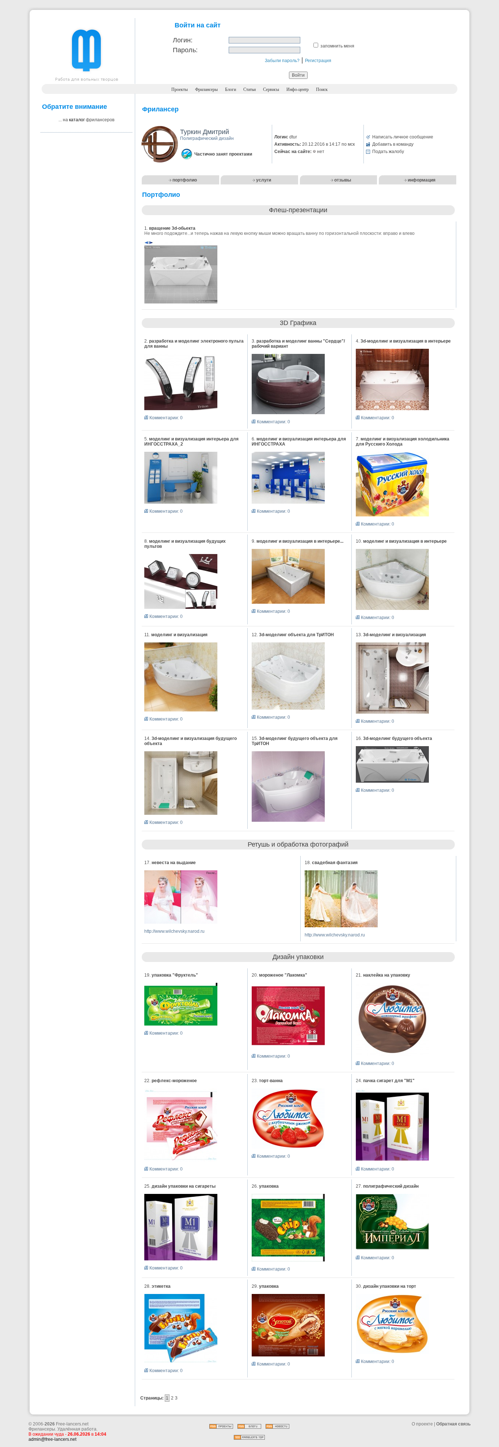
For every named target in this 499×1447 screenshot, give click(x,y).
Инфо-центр (297, 89)
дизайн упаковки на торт (389, 1286)
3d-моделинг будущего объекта (397, 738)
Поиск (322, 89)
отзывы (342, 180)
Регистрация (318, 60)
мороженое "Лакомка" (283, 975)
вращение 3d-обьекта (172, 228)
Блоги (230, 89)
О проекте (422, 1424)
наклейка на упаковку (386, 975)
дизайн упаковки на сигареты (184, 1186)
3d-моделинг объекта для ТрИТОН (296, 634)
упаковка (269, 1186)
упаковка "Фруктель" (175, 975)
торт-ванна (271, 1080)
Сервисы (271, 89)
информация (421, 180)
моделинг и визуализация (179, 634)
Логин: (183, 40)
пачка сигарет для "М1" (389, 1080)
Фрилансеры (206, 89)
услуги (263, 180)
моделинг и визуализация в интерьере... (299, 541)
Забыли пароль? (282, 60)
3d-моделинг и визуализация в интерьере (406, 341)
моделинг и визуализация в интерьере (405, 541)
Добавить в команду (393, 144)
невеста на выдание (174, 862)
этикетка (161, 1286)
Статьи (249, 89)
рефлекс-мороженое (174, 1080)
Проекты (179, 89)
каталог (77, 119)
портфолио (184, 180)
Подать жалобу (388, 151)
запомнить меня (337, 46)
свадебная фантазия (335, 862)
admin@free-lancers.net (52, 1439)
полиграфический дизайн (391, 1186)
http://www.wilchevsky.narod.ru (174, 931)
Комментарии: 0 (166, 417)
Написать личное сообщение (402, 137)
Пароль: (185, 50)
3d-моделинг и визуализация (394, 634)
